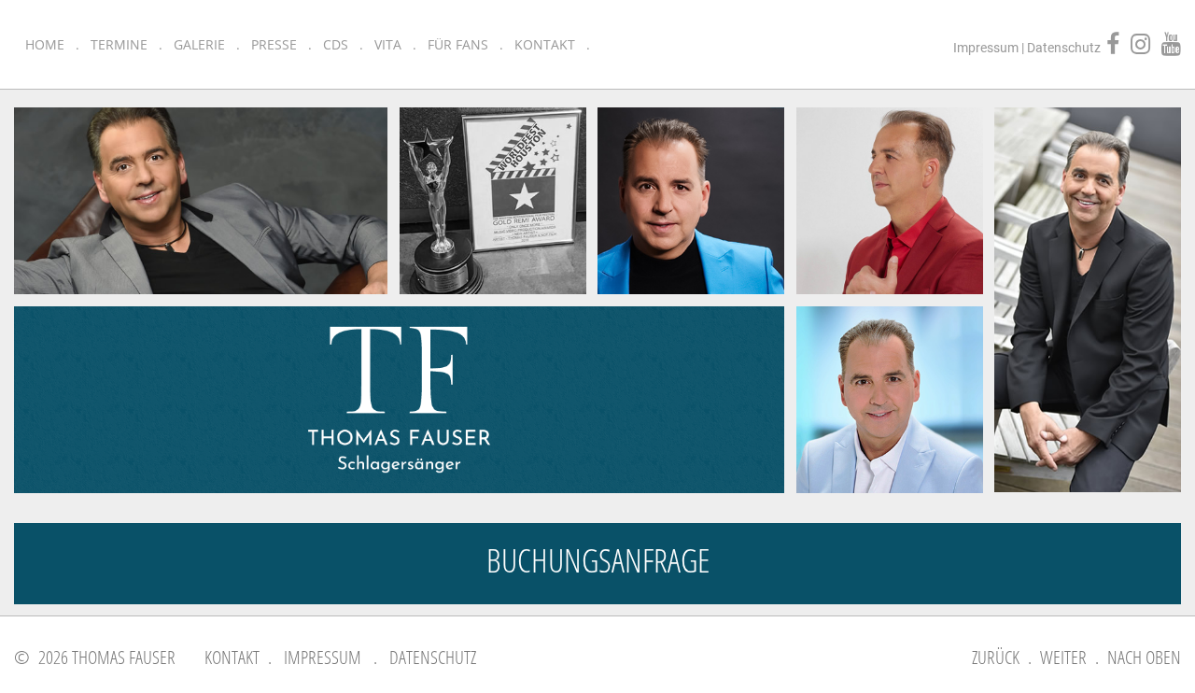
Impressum (986, 47)
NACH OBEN (1144, 657)
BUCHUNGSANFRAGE (598, 560)
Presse (274, 44)
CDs (335, 44)
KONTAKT (232, 657)
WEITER (1063, 657)
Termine (119, 44)
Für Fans (458, 44)
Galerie (199, 44)
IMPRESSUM (322, 657)
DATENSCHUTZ (432, 657)
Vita (387, 44)
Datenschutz (1064, 47)
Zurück (995, 657)
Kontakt (544, 44)
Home (44, 44)
